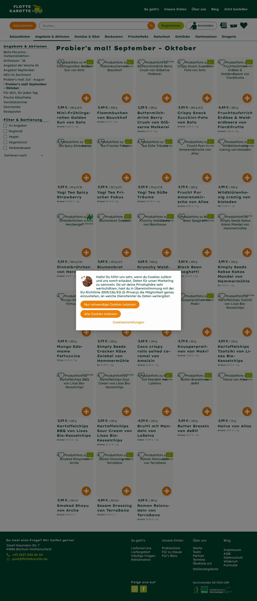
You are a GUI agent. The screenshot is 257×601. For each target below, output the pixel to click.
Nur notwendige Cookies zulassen (110, 304)
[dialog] (128, 300)
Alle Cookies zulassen (100, 314)
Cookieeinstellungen (128, 322)
